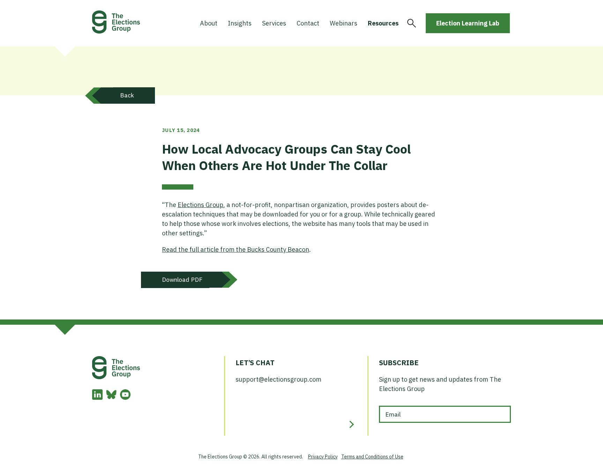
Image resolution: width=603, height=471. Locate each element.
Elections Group (200, 205)
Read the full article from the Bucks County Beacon (235, 249)
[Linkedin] (97, 397)
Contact (308, 23)
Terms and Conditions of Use (372, 457)
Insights (240, 23)
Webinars (343, 23)
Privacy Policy (323, 457)
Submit (350, 424)
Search (411, 23)
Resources (383, 23)
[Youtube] (125, 397)
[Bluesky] (111, 397)
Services (274, 23)
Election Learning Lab (467, 23)
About (208, 23)
